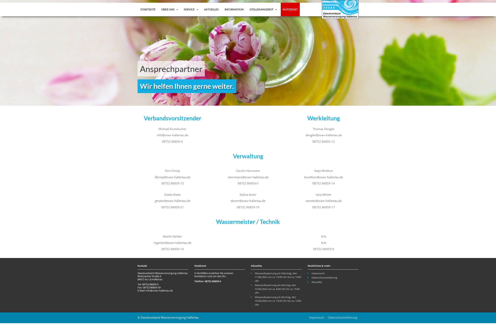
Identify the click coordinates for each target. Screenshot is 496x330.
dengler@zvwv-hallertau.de (324, 135)
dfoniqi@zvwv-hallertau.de (172, 177)
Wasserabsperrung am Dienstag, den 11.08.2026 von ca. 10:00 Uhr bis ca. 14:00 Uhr (278, 277)
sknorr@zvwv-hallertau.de (248, 201)
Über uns (168, 9)
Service (189, 9)
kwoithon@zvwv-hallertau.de (323, 177)
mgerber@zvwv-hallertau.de (172, 243)
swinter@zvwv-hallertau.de (324, 201)
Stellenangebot (262, 9)
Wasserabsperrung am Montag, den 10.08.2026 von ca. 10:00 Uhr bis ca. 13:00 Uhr (278, 300)
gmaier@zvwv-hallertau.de (172, 201)
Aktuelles (211, 9)
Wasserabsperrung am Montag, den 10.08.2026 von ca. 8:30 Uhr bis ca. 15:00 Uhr (277, 288)
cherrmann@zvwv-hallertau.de (248, 177)
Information (234, 9)
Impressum (318, 273)
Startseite (148, 9)
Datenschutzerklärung (324, 277)
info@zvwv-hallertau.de (172, 135)
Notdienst (290, 9)
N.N (323, 243)
